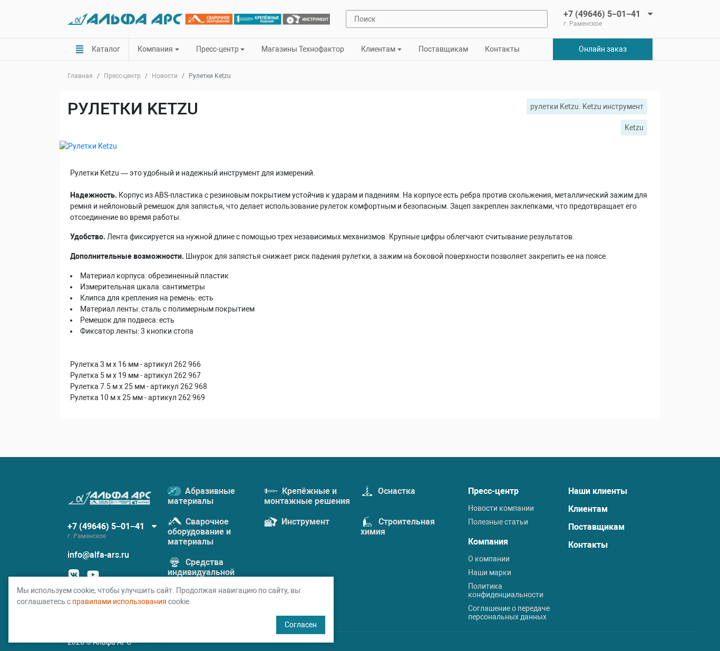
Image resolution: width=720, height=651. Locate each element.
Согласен (301, 624)
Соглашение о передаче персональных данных (509, 612)
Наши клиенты (597, 491)
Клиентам (588, 509)
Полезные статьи (498, 522)
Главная (80, 76)
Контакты (502, 49)
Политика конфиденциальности (505, 590)
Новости (165, 76)
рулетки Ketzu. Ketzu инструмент (587, 106)
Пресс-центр (122, 76)
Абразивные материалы (201, 496)
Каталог (106, 49)
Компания (488, 542)
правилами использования (119, 601)
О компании (489, 559)
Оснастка (395, 491)
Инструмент (304, 522)
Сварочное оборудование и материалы (199, 532)
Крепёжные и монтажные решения (307, 496)
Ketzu (634, 127)
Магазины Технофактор (302, 49)
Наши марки (489, 572)
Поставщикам (443, 49)
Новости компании (501, 508)
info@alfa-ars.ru (98, 555)
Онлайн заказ (603, 49)
